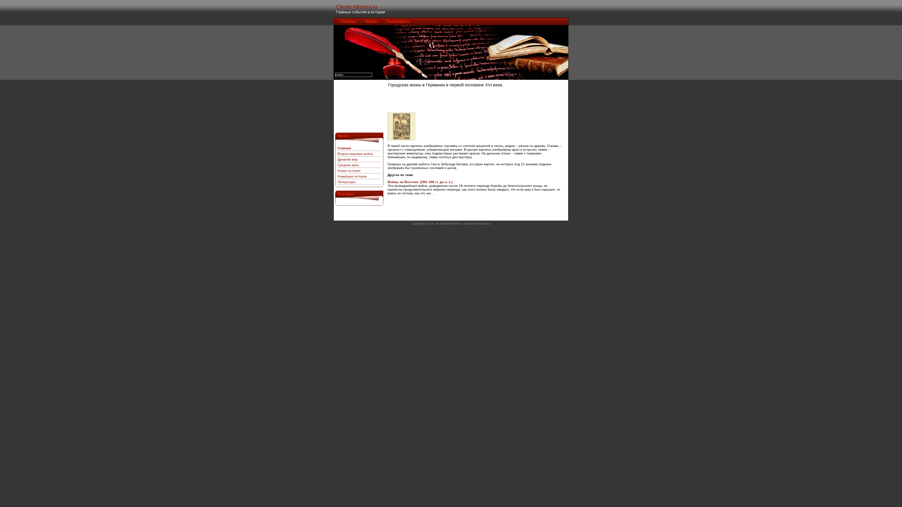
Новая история (349, 171)
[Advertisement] (358, 105)
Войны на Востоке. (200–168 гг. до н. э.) (420, 182)
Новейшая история (352, 176)
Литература (346, 182)
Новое (371, 21)
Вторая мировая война (355, 154)
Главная (348, 21)
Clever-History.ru (356, 7)
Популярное (398, 21)
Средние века (348, 165)
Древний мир (348, 159)
